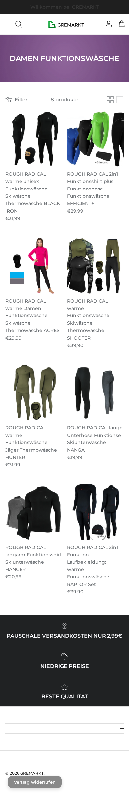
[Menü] (7, 24)
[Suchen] (22, 24)
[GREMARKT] (64, 24)
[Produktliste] (120, 100)
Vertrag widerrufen (35, 782)
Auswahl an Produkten (89, 9)
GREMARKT (32, 773)
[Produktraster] (110, 100)
